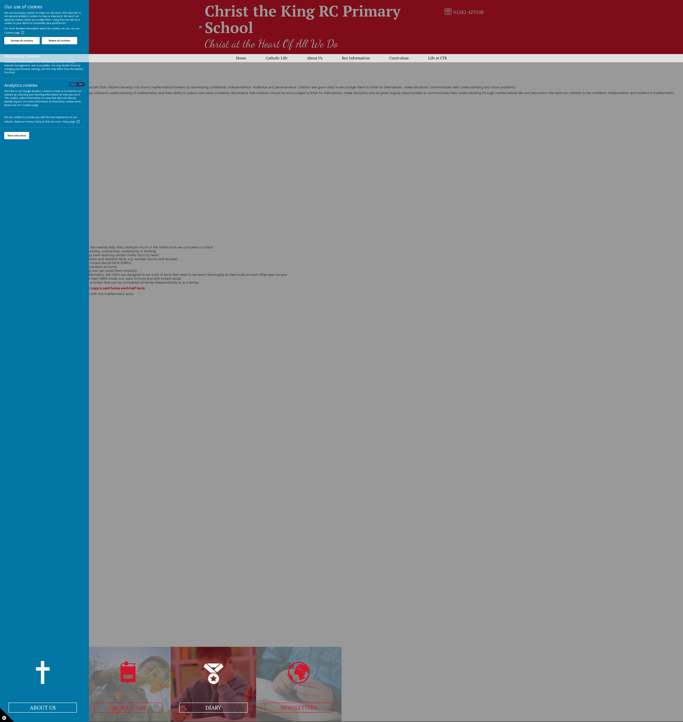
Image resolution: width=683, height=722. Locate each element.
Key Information (356, 57)
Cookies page (12, 32)
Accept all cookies (22, 40)
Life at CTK (437, 57)
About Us (314, 57)
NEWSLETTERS (298, 707)
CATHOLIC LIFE (128, 707)
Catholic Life (276, 57)
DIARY (213, 707)
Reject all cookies (59, 40)
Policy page (68, 121)
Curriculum (399, 57)
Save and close (16, 135)
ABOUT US (43, 707)
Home (241, 57)
